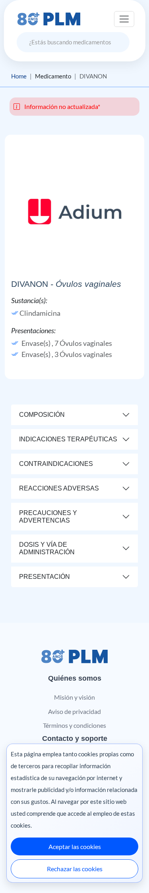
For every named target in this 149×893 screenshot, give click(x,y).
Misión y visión (74, 697)
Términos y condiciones (74, 725)
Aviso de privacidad (74, 711)
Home (19, 76)
